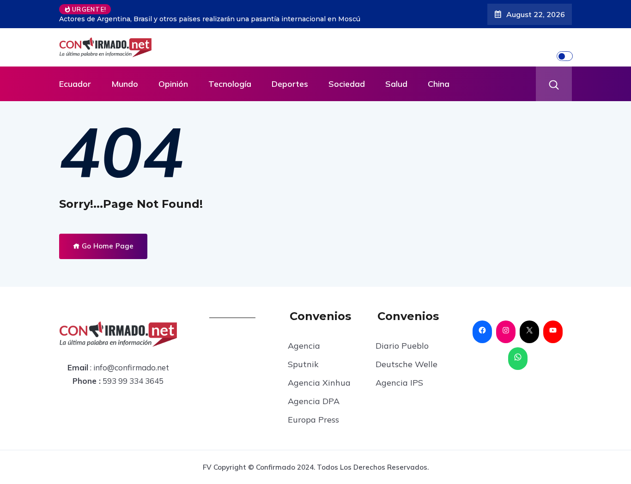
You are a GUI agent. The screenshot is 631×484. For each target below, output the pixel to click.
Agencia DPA (314, 401)
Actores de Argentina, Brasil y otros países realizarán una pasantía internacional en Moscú (209, 19)
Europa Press (313, 419)
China (438, 84)
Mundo (124, 84)
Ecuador (75, 84)
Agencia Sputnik (304, 354)
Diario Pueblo (402, 345)
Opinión (173, 84)
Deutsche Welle (406, 364)
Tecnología (229, 84)
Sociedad (346, 84)
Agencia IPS (399, 382)
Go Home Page (106, 246)
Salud (396, 84)
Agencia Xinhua (319, 382)
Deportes (290, 84)
